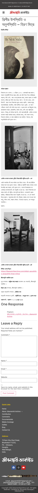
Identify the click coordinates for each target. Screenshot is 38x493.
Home (4, 409)
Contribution (6, 414)
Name (4, 360)
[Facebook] (14, 467)
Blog (3, 427)
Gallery (4, 425)
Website (4, 377)
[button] (19, 411)
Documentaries (7, 419)
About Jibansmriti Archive (11, 411)
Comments (6, 417)
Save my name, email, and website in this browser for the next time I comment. (17, 388)
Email (3, 369)
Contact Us (6, 430)
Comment (5, 335)
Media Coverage (8, 422)
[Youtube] (23, 467)
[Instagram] (19, 467)
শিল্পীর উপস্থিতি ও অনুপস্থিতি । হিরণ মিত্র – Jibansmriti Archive (22, 315)
